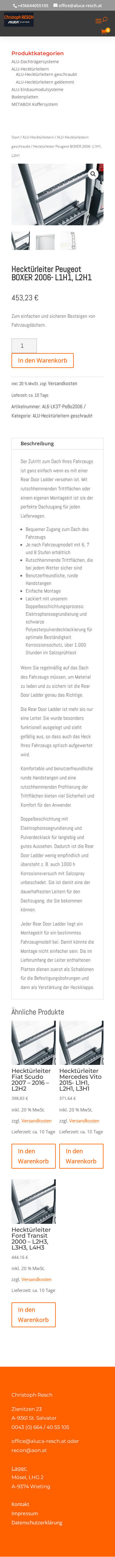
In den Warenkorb (42, 360)
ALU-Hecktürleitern (30, 69)
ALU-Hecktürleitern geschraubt (46, 74)
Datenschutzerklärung (37, 1522)
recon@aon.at (29, 1450)
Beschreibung (37, 443)
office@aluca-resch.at (39, 1441)
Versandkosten (62, 383)
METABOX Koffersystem (35, 104)
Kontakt (20, 1504)
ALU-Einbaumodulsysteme (37, 89)
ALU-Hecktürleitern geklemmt (45, 82)
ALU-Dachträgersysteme (35, 61)
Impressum (25, 1513)
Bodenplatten (25, 97)
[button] (93, 174)
